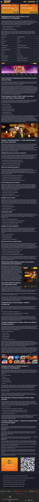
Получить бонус (14, 12)
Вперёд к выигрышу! (9, 467)
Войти (25, 1)
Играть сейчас (34, 12)
